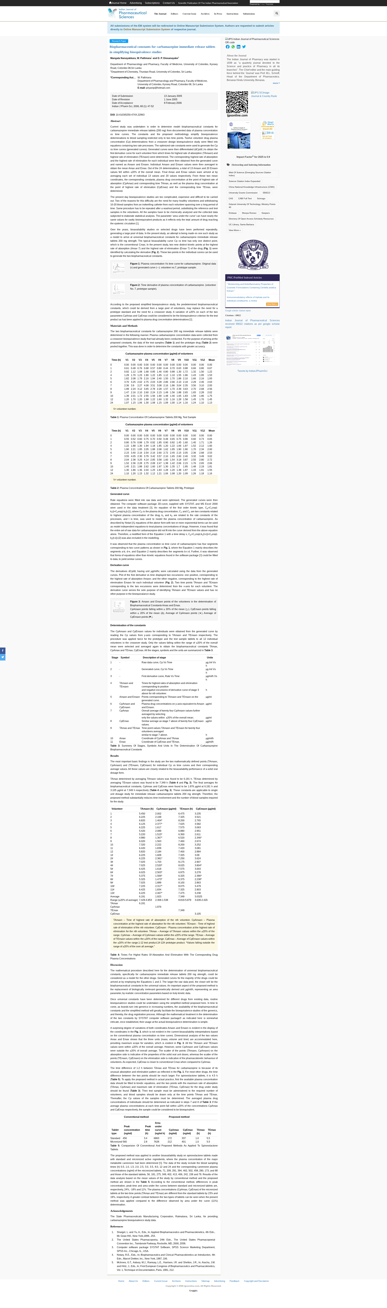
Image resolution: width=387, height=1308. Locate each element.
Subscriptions (152, 3)
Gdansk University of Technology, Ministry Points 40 (252, 205)
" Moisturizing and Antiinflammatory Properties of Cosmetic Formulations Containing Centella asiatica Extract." (251, 287)
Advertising (136, 3)
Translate (269, 4)
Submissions (249, 14)
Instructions (232, 14)
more (276, 83)
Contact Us (169, 3)
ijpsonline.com (191, 1286)
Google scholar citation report (238, 310)
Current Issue (189, 14)
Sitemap (205, 1281)
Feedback (234, 1281)
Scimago (261, 198)
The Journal (160, 14)
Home (121, 1281)
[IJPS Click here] (252, 349)
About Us (133, 1281)
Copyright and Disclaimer (256, 1281)
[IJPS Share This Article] (227, 46)
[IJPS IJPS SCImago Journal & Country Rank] (264, 94)
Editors (174, 14)
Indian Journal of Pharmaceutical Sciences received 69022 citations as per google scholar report (252, 324)
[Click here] (193, 1290)
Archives (205, 14)
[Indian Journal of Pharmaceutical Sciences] (127, 14)
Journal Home (119, 3)
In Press (218, 14)
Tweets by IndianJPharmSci (252, 371)
